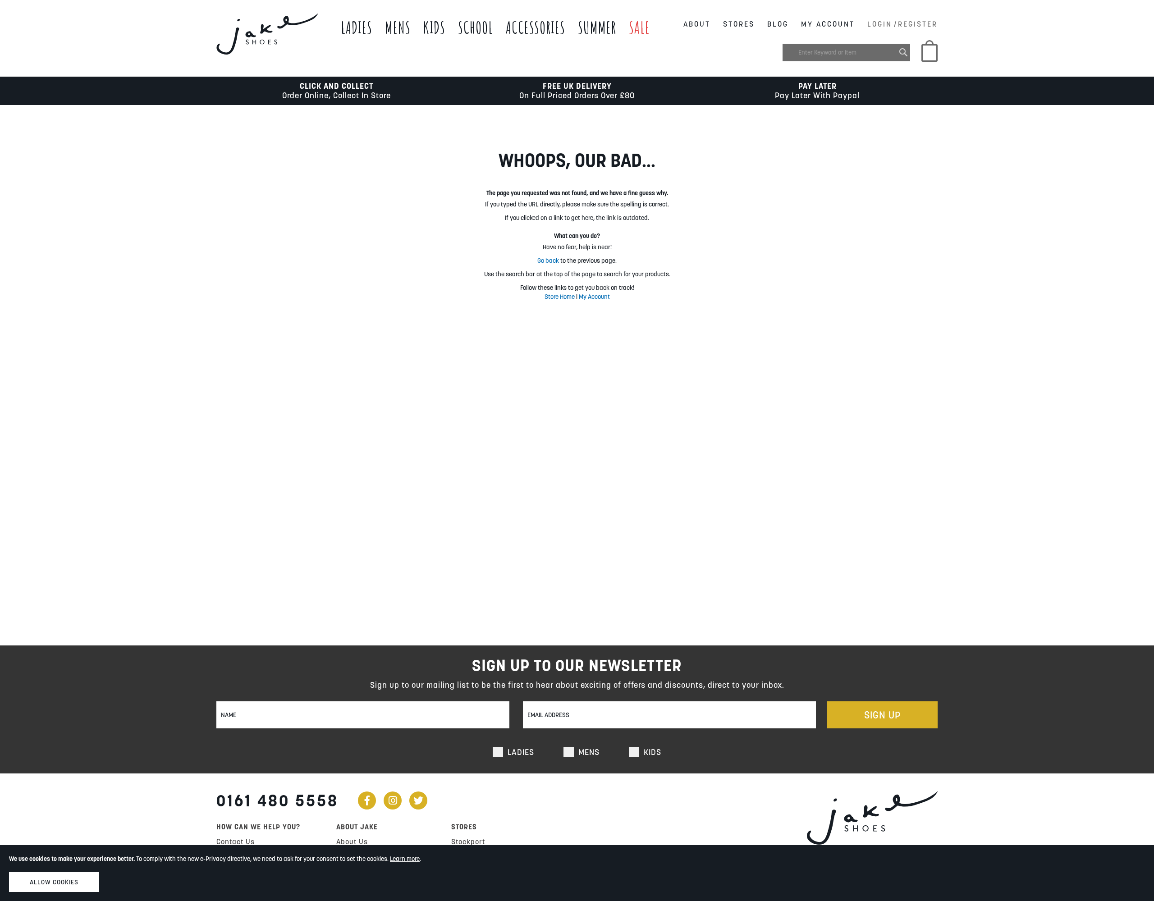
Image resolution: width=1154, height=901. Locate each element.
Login (879, 23)
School (475, 27)
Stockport (468, 841)
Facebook (367, 800)
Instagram (393, 800)
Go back (548, 260)
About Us (352, 841)
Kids (434, 27)
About (696, 23)
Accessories (535, 27)
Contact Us (235, 841)
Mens (398, 27)
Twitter (418, 800)
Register (918, 23)
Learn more (405, 859)
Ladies (356, 27)
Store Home (560, 297)
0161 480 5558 (277, 800)
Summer (597, 27)
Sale (639, 27)
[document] (577, 873)
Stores (739, 23)
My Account (828, 23)
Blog (777, 23)
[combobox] (846, 52)
